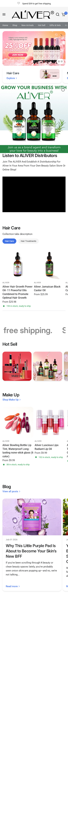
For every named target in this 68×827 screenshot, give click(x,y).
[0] (63, 14)
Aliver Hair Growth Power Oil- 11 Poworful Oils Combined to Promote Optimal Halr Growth (17, 292)
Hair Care (9, 241)
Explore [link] (11, 78)
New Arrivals (27, 25)
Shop (14, 25)
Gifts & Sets (55, 25)
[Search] (57, 14)
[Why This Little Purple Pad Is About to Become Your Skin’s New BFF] (31, 517)
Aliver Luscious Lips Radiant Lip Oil (46, 447)
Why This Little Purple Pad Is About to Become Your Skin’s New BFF (31, 551)
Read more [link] (12, 586)
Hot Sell (41, 25)
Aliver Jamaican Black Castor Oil (47, 288)
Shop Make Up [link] (10, 400)
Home (5, 25)
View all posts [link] (10, 491)
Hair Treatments (28, 241)
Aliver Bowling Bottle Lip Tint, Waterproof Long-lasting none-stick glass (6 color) (17, 451)
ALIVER (6, 283)
